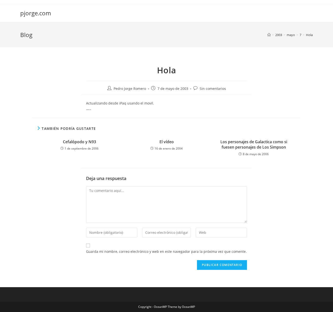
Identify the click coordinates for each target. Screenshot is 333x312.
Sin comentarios (213, 88)
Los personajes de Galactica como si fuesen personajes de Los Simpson (253, 144)
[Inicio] (269, 35)
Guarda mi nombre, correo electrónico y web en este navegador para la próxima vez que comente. (166, 251)
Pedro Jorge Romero (130, 88)
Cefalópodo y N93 (79, 141)
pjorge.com (35, 13)
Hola (309, 35)
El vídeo (166, 141)
